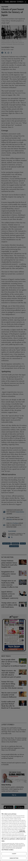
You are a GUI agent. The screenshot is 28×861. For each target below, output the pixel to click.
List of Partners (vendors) (7, 849)
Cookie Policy (22, 831)
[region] (14, 835)
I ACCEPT (14, 853)
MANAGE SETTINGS (14, 858)
